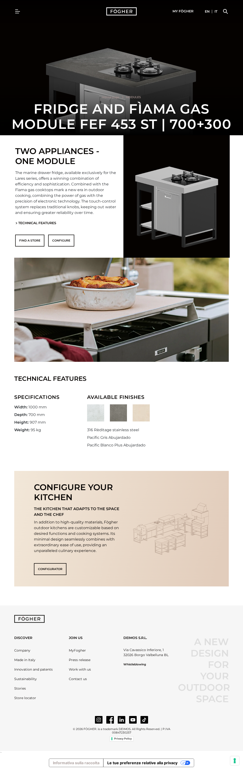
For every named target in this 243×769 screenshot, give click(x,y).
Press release (79, 660)
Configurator (50, 569)
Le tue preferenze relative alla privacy (142, 762)
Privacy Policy (123, 738)
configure (61, 240)
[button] (183, 11)
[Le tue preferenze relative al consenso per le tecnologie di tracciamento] (234, 760)
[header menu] (17, 11)
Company (22, 650)
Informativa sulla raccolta (76, 762)
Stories (20, 688)
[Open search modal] (225, 11)
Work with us (80, 669)
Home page (110, 97)
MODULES (133, 97)
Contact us (78, 679)
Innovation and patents (33, 669)
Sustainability (25, 679)
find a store (29, 240)
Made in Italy (24, 660)
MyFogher (77, 650)
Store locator (25, 698)
